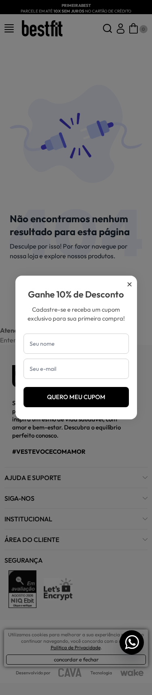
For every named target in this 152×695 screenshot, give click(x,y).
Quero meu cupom (76, 397)
